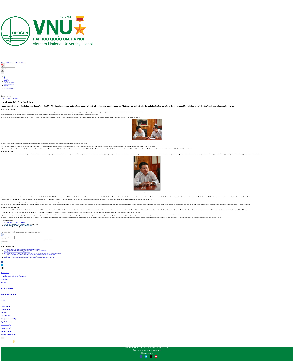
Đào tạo (6, 81)
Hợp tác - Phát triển (7, 288)
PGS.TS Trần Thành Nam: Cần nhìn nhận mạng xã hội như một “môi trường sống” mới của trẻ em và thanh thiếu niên (32, 253)
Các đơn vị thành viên (9, 88)
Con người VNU (6, 315)
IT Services (18, 62)
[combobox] (3, 65)
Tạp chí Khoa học (6, 322)
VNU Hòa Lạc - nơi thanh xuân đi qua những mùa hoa (17, 252)
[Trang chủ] (46, 61)
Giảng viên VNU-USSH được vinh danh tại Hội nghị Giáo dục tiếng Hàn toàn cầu (24, 256)
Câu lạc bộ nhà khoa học (8, 319)
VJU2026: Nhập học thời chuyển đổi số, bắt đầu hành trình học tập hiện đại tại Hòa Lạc (25, 250)
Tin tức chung (14, 98)
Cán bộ (5, 86)
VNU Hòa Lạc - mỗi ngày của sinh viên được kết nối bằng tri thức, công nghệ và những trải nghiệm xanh (29, 254)
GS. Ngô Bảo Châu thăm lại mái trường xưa (16, 224)
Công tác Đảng (5, 309)
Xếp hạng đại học (6, 331)
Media (3, 300)
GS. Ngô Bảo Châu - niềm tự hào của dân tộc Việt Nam (19, 225)
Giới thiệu (6, 80)
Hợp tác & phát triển (9, 84)
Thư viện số (3, 62)
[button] (147, 262)
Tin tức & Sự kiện (5, 98)
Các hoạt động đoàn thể (8, 334)
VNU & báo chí (5, 328)
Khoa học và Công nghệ (8, 294)
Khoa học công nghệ (9, 82)
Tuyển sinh (4, 279)
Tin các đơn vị (5, 306)
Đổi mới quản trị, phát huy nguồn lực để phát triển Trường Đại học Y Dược (22, 249)
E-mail (14, 62)
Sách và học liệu (6, 325)
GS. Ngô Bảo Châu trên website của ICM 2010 (14, 222)
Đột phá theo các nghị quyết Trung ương (13, 276)
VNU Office (9, 62)
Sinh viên (6, 85)
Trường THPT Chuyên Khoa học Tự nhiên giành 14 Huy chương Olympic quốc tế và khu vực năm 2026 (29, 257)
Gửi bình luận (4, 241)
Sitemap (23, 62)
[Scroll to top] (2, 338)
